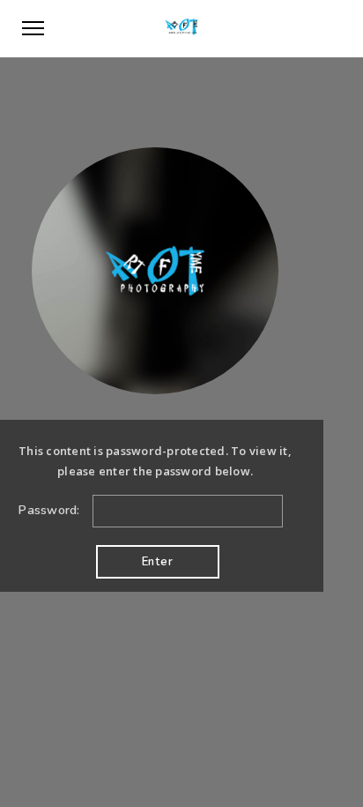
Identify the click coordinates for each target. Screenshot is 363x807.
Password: (51, 510)
